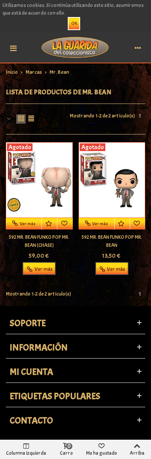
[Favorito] (64, 224)
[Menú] (13, 47)
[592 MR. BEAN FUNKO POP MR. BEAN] (112, 180)
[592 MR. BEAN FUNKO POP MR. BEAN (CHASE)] (39, 180)
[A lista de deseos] (49, 224)
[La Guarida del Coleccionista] (75, 47)
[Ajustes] (137, 47)
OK (74, 23)
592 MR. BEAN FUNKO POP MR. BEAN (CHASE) (39, 241)
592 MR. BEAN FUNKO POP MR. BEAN (112, 241)
